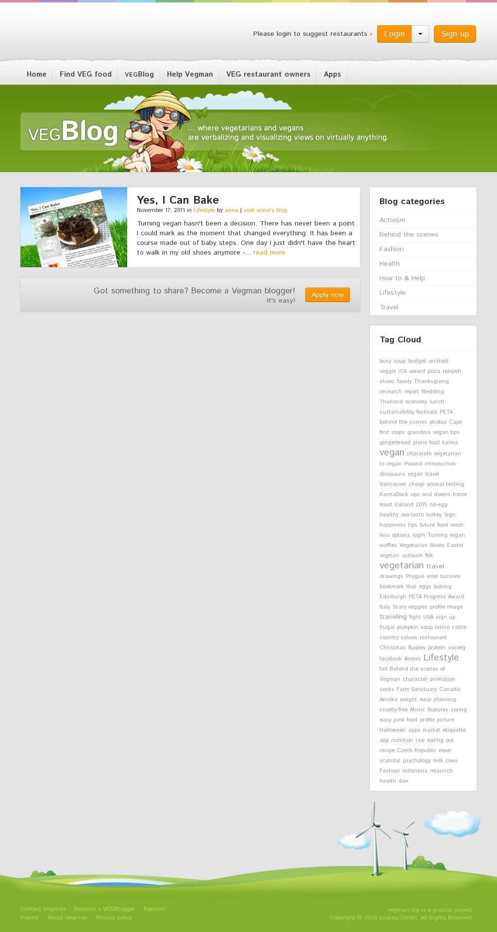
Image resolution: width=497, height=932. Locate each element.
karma (450, 443)
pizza (434, 371)
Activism (392, 220)
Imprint (29, 918)
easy (385, 720)
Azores (412, 659)
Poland (413, 464)
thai (411, 587)
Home (37, 74)
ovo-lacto (412, 515)
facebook (391, 659)
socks (387, 689)
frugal (387, 627)
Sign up (455, 34)
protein (437, 648)
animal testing (445, 484)
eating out (440, 740)
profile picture (437, 720)
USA (428, 617)
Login (394, 34)
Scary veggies (410, 607)
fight (415, 617)
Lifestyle (204, 210)
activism (412, 556)
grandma (419, 432)
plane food (426, 443)
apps (414, 730)
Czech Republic (416, 751)
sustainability (397, 412)
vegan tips (446, 432)
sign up (445, 617)
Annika (389, 700)
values (409, 638)
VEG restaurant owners (268, 74)
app (384, 740)
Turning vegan (446, 535)
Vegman (80, 33)
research (391, 392)
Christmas (393, 648)
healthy (389, 515)
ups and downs (430, 494)
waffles (388, 545)
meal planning (437, 700)
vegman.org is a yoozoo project (430, 910)
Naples (417, 648)
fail (383, 669)
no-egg (438, 505)
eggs (425, 587)
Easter (455, 545)
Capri (456, 422)
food (442, 525)
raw (420, 740)
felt (429, 556)
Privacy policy (114, 918)
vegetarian (402, 565)
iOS (402, 371)
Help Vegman (190, 74)
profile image (446, 607)
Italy (385, 607)
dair (403, 781)
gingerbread (395, 443)
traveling (393, 617)
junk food (405, 720)
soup (400, 361)
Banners (155, 909)
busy (385, 361)
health (388, 781)
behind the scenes (403, 422)
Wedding (432, 392)
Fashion (392, 249)
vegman (389, 556)
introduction (440, 464)
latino (442, 627)
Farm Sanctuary (417, 689)
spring (459, 710)
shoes (387, 382)
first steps (392, 432)
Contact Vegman (43, 909)
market (431, 730)
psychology (417, 761)
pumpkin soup (414, 627)
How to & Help (402, 278)
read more (269, 252)
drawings (391, 576)
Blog (139, 74)
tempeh (452, 371)
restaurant (433, 638)
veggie (388, 371)
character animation (429, 679)
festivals (426, 412)
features (438, 710)
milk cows (445, 761)
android (438, 361)
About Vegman (67, 918)
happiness (393, 525)
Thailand (391, 402)
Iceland (404, 505)
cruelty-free (394, 710)
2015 (421, 505)
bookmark (392, 587)
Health (390, 264)
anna (231, 210)
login (419, 535)
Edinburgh (393, 597)
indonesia (415, 771)
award (417, 371)
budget (417, 361)
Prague (415, 576)
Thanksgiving (431, 382)
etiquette (454, 730)
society (456, 648)
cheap (416, 484)
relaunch (441, 771)
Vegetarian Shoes (422, 545)
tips (412, 525)
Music (417, 710)
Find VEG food (86, 74)
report (411, 392)
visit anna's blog (265, 210)
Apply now (328, 295)
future (427, 525)
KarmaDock (394, 494)
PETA (446, 412)
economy (416, 402)
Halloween (393, 730)
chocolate (419, 454)
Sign (449, 515)
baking (442, 587)
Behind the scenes (409, 235)
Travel (389, 307)
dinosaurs (392, 474)
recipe (387, 751)
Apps (332, 74)
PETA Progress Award (436, 597)
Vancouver (393, 484)
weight (408, 700)
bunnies (450, 576)
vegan (392, 452)
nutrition (402, 740)
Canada (449, 689)
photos (438, 422)
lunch (437, 402)
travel (435, 566)
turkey (434, 515)
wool (432, 576)
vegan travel (423, 474)
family (404, 382)
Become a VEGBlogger (104, 909)
